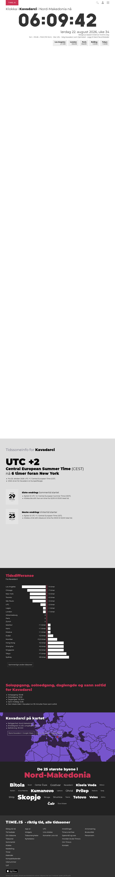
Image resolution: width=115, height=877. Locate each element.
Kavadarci (68, 785)
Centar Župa (41, 785)
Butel (30, 785)
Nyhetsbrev (29, 839)
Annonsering (90, 829)
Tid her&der (10, 832)
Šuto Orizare (62, 803)
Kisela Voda (86, 785)
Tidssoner (9, 839)
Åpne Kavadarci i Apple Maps (49, 733)
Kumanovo (42, 790)
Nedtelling (10, 849)
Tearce (67, 797)
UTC (7, 605)
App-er (28, 829)
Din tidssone (11, 836)
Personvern (89, 836)
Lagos (8, 608)
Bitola (17, 785)
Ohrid (69, 790)
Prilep (82, 790)
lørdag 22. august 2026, (85, 32)
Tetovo (79, 797)
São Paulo (10, 601)
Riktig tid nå (11, 829)
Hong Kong (10, 643)
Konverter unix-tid (50, 836)
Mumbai (9, 639)
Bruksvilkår (89, 832)
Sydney (9, 657)
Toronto (9, 597)
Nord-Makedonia (57, 775)
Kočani (12, 791)
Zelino (103, 797)
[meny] (108, 2)
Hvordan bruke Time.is (71, 839)
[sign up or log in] (103, 3)
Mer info (56, 37)
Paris (83, 43)
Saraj (102, 791)
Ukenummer (11, 862)
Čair (51, 804)
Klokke (8, 845)
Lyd (7, 865)
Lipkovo (60, 791)
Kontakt (65, 845)
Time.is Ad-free (68, 832)
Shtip (11, 797)
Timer (8, 852)
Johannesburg (11, 615)
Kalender (9, 855)
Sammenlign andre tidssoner (20, 665)
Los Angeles (60, 43)
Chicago (9, 590)
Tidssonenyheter (31, 836)
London (73, 43)
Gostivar (55, 785)
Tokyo (104, 43)
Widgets (28, 832)
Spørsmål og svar (69, 836)
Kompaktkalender (13, 859)
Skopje (29, 797)
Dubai (8, 636)
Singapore (10, 650)
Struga (47, 797)
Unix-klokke (48, 832)
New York (9, 594)
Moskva (9, 632)
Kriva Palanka (23, 791)
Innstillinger (67, 829)
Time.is (12, 2)
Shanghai (9, 646)
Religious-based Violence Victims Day (94, 35)
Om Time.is (66, 842)
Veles (93, 797)
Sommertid (10, 842)
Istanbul (9, 625)
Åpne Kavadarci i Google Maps (21, 733)
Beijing (94, 43)
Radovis (94, 791)
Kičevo (102, 785)
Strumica (57, 797)
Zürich (8, 622)
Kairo (8, 629)
